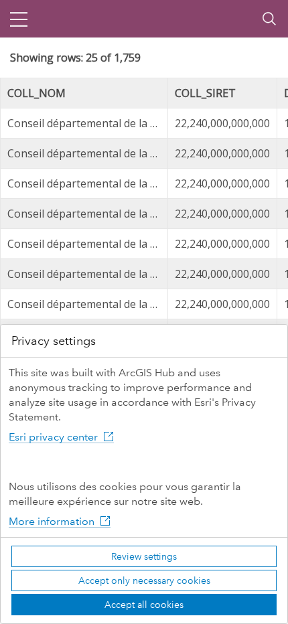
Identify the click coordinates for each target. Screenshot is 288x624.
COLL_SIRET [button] (205, 93)
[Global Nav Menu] (19, 19)
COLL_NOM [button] (36, 93)
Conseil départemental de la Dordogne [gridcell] (87, 123)
